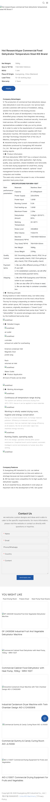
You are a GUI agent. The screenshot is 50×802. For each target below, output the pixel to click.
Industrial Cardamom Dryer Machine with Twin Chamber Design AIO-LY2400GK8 (25, 706)
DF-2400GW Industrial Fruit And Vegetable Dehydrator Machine (23, 633)
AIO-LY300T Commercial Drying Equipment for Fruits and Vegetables (25, 779)
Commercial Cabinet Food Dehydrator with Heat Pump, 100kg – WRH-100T (23, 669)
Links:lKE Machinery (27, 796)
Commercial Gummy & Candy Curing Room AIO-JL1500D (23, 742)
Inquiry (8, 88)
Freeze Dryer (24, 599)
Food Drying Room (10, 599)
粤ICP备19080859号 (10, 796)
